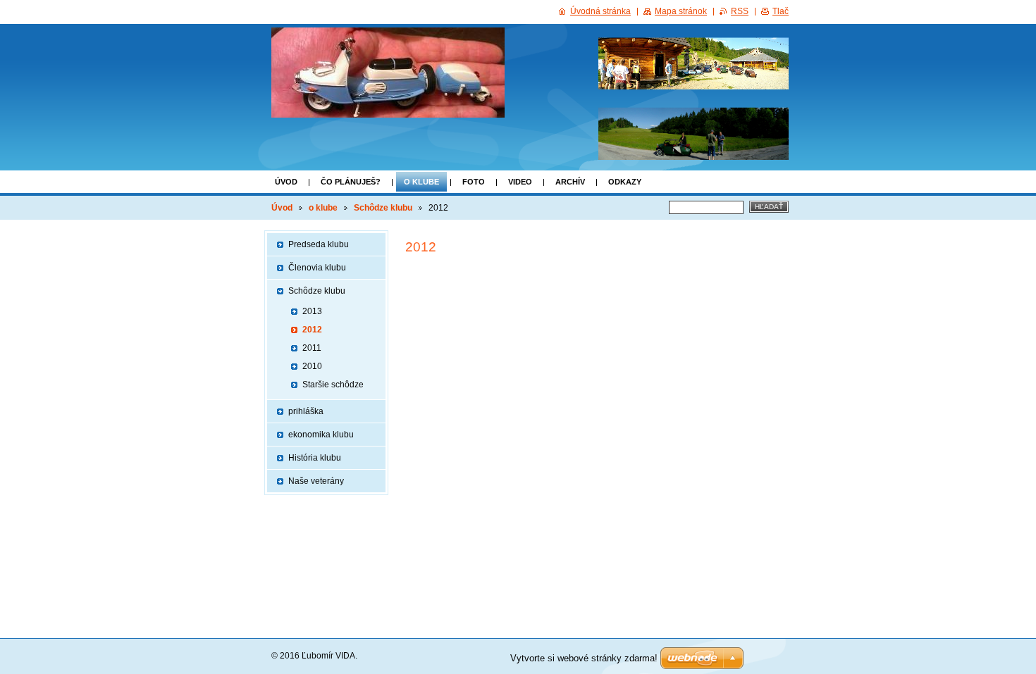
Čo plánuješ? (351, 181)
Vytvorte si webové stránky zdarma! (584, 658)
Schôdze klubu (383, 208)
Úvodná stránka (600, 11)
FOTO (473, 181)
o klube (421, 181)
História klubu (314, 458)
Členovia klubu (317, 268)
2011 (311, 348)
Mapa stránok (681, 11)
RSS (739, 11)
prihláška (305, 411)
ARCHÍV (570, 181)
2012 (312, 330)
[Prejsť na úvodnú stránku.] (388, 72)
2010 (312, 366)
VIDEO (520, 181)
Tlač (780, 11)
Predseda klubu (318, 244)
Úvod (286, 181)
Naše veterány (316, 481)
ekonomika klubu (321, 434)
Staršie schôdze (333, 384)
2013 (312, 311)
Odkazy (624, 181)
